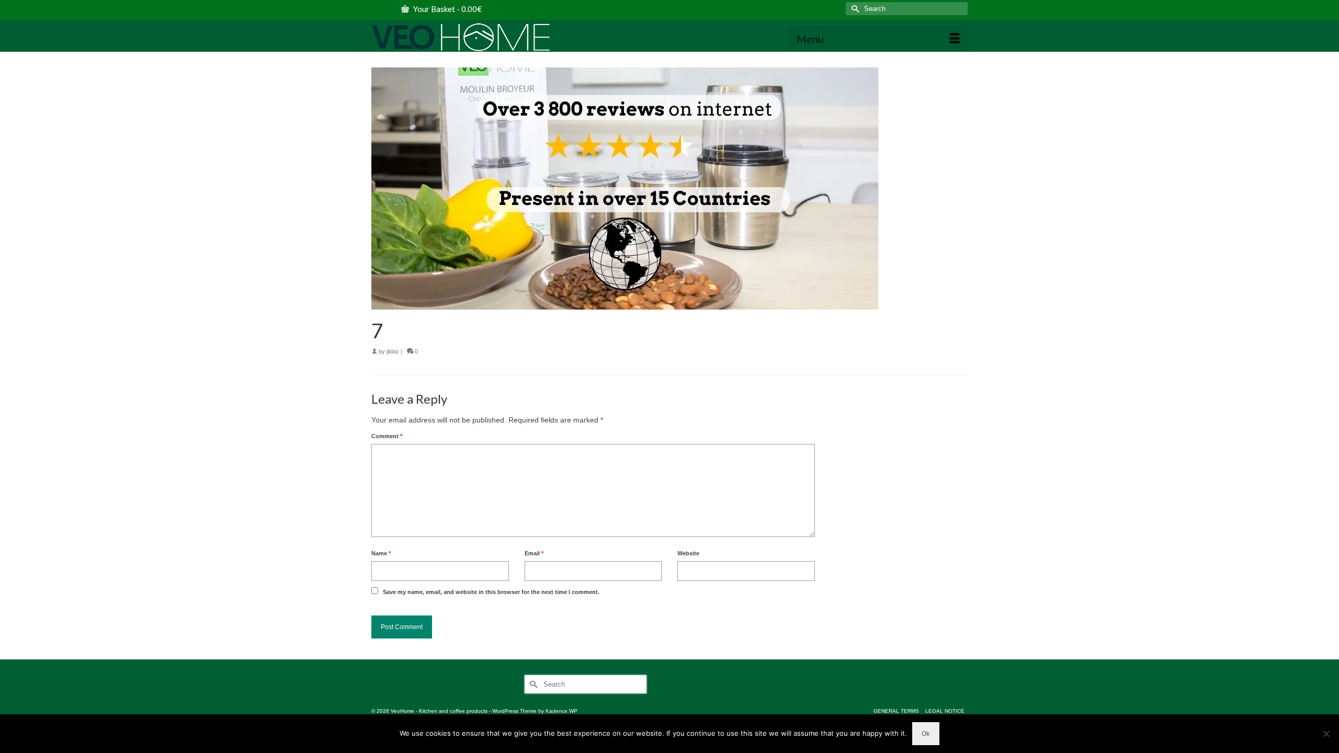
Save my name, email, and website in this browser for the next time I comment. (491, 592)
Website (688, 553)
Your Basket (447, 9)
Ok (926, 733)
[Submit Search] (853, 8)
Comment (386, 436)
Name (381, 553)
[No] (1326, 733)
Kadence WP (561, 711)
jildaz (393, 351)
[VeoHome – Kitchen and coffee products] (465, 37)
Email (534, 553)
